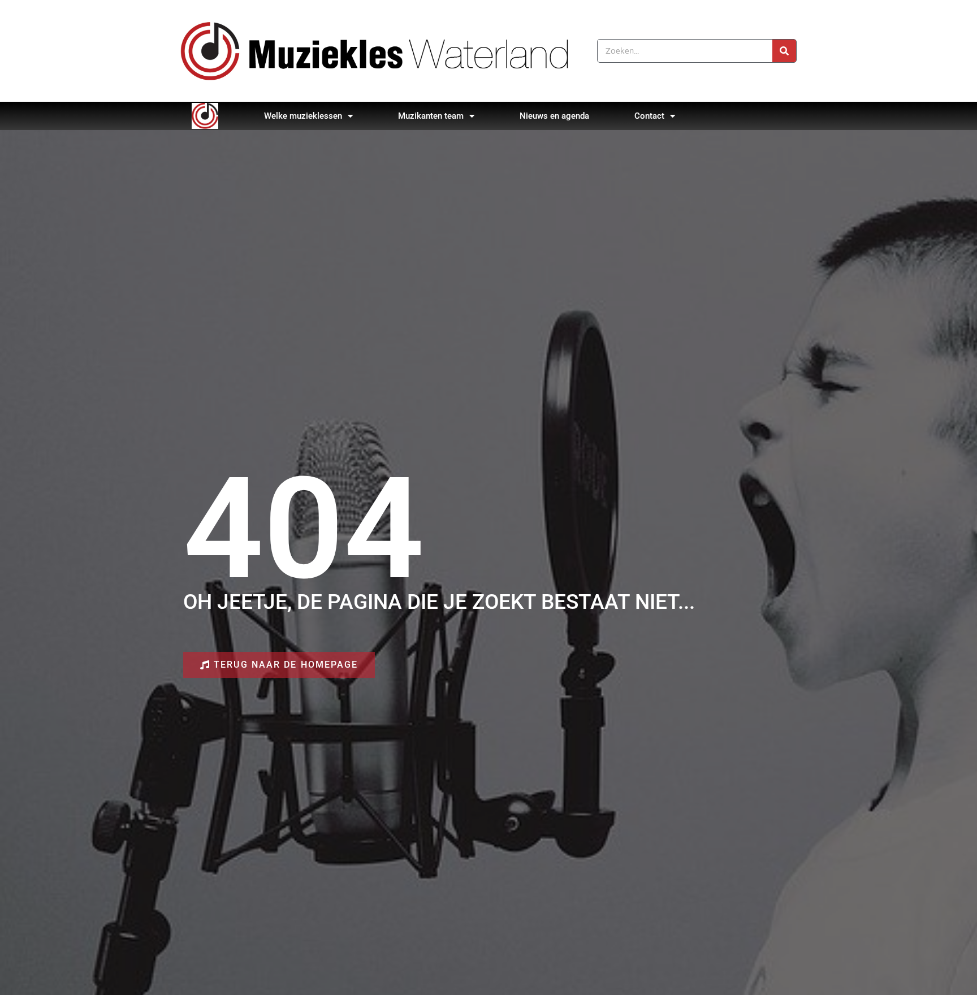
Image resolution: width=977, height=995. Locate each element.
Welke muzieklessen (303, 116)
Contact (649, 116)
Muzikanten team (431, 116)
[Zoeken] (784, 51)
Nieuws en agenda (554, 116)
